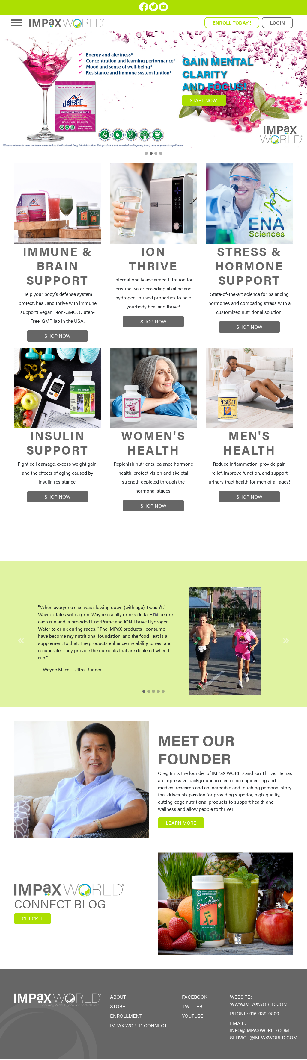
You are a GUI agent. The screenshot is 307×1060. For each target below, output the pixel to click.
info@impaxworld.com (259, 1030)
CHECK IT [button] (32, 918)
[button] (21, 641)
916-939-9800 (264, 1013)
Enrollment (126, 1015)
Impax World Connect (138, 1025)
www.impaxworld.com (259, 1003)
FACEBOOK (194, 996)
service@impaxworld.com (263, 1037)
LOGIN (277, 22)
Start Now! (204, 100)
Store (117, 1006)
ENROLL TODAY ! (232, 22)
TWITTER (192, 1006)
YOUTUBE (193, 1015)
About (118, 996)
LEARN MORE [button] (181, 822)
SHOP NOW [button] (57, 335)
